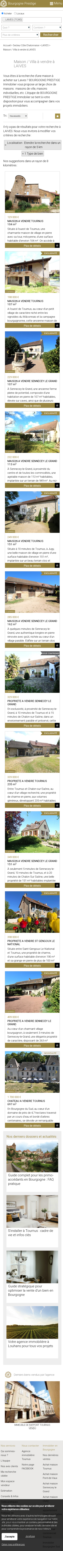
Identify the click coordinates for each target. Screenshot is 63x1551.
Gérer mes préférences (13, 1544)
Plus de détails (32, 245)
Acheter (8, 13)
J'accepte (10, 1536)
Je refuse (30, 1536)
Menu (57, 3)
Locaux (20, 13)
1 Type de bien (34, 153)
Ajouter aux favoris (57, 245)
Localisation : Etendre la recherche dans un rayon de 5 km (33, 145)
